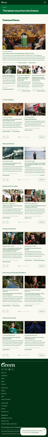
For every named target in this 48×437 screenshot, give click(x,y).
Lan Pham (42, 175)
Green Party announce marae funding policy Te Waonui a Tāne (18, 53)
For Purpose (7, 427)
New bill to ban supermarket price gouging (33, 249)
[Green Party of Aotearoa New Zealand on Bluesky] (9, 369)
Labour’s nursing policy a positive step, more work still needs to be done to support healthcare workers (12, 250)
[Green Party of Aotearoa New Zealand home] (8, 365)
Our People (4, 375)
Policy (3, 378)
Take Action (4, 388)
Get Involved (4, 403)
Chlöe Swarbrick (32, 62)
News (2, 381)
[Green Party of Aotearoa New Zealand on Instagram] (6, 369)
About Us (3, 372)
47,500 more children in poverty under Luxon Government (23, 79)
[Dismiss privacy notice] (44, 429)
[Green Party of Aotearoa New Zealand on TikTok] (12, 369)
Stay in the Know (5, 399)
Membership (4, 415)
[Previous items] (3, 137)
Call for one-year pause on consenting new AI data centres (34, 338)
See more (42, 137)
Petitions (3, 393)
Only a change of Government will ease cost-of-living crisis (12, 294)
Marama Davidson (23, 62)
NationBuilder (19, 427)
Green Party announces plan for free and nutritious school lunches (38, 79)
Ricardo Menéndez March (8, 89)
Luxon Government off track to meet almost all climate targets (11, 164)
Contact (3, 384)
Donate (3, 408)
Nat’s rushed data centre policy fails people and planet (11, 338)
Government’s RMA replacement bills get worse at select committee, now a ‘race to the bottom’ (35, 165)
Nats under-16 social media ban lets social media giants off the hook (35, 206)
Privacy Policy (5, 421)
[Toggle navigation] (45, 2)
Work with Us (5, 411)
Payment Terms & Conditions (9, 424)
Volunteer (4, 406)
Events (3, 390)
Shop (2, 396)
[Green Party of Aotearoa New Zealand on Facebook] (2, 369)
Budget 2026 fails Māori (31, 119)
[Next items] (7, 137)
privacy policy (35, 432)
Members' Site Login (6, 418)
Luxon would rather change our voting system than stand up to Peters (34, 294)
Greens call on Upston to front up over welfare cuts (8, 76)
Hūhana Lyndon (28, 217)
